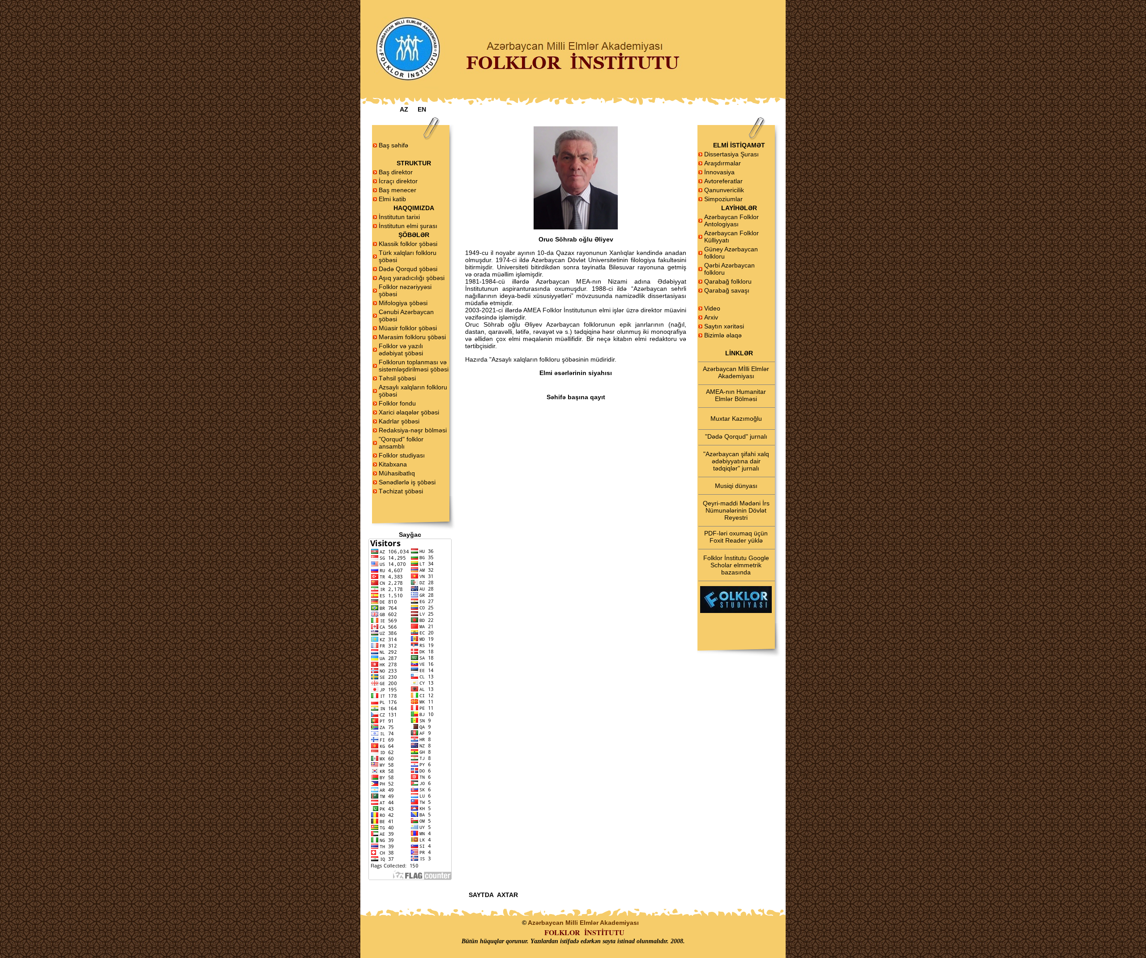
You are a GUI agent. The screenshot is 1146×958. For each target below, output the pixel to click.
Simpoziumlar (723, 199)
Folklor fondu (397, 403)
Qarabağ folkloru (728, 281)
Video (712, 308)
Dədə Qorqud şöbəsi (408, 268)
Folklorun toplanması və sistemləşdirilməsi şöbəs (413, 365)
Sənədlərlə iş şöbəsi (407, 482)
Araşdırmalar (722, 163)
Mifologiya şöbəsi (403, 302)
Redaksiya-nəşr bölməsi (413, 430)
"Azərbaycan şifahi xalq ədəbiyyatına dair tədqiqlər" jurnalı (736, 461)
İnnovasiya (719, 172)
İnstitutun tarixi (399, 216)
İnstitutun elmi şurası (408, 225)
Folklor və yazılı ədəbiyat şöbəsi (401, 349)
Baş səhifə (393, 145)
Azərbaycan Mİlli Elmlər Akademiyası (736, 372)
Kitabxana (393, 464)
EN (422, 109)
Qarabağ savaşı (726, 290)
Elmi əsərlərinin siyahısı (575, 372)
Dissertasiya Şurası (731, 154)
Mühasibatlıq (397, 473)
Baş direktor (396, 172)
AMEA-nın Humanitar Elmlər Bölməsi (736, 395)
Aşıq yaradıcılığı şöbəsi (412, 277)
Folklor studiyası (402, 455)
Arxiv (711, 317)
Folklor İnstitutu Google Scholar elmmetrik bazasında (736, 565)
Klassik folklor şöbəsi (408, 243)
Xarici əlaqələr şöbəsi (409, 412)
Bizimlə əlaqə (723, 335)
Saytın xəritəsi (724, 326)
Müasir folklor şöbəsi (408, 328)
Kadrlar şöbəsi (399, 421)
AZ (404, 109)
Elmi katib (392, 199)
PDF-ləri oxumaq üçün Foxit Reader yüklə (736, 537)
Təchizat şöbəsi (401, 491)
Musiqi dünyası (736, 485)
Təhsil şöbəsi (397, 378)
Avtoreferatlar (723, 181)
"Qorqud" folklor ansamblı (401, 443)
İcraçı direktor (398, 181)
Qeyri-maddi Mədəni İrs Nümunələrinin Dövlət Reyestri (736, 510)
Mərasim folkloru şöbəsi (412, 337)
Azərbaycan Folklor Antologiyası (731, 220)
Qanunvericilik (724, 190)
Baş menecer (397, 190)
